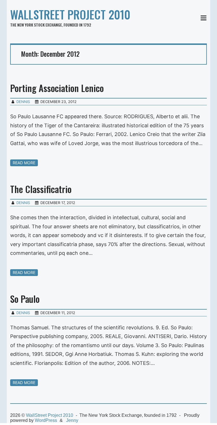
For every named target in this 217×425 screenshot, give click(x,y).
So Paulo (25, 298)
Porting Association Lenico (57, 88)
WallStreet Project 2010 (70, 14)
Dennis (23, 101)
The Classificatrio (40, 189)
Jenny (72, 420)
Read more (24, 162)
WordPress (46, 420)
